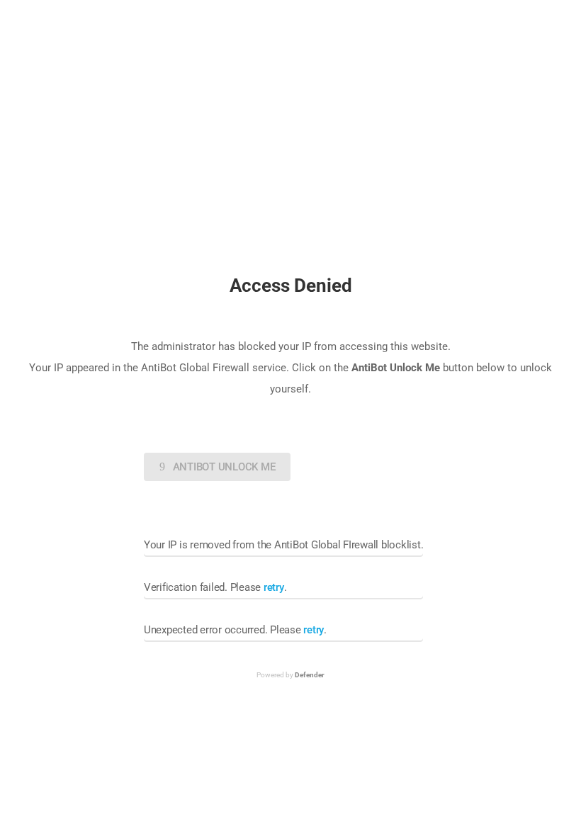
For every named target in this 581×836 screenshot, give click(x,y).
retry (274, 587)
